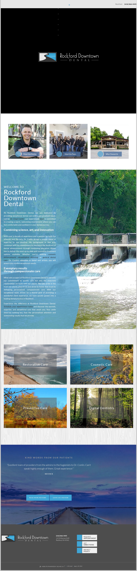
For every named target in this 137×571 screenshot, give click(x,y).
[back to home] (24, 538)
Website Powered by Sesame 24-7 (53, 566)
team (42, 219)
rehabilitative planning (28, 257)
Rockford (118, 4)
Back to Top (78, 566)
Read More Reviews (37, 497)
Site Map (70, 566)
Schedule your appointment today (18, 306)
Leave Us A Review (60, 497)
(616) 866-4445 (130, 4)
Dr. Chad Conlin (17, 219)
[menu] (69, 5)
